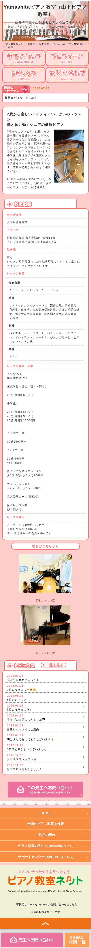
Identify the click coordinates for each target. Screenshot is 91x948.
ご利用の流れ (45, 835)
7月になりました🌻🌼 (21, 689)
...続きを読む (37, 187)
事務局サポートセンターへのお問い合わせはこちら (46, 904)
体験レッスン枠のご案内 (23, 729)
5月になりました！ (19, 709)
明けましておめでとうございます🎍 (30, 739)
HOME (45, 813)
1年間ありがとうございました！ (28, 749)
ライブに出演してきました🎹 (26, 719)
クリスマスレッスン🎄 (22, 759)
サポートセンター (45, 857)
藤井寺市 (44, 44)
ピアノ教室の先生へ (45, 846)
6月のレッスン (16, 699)
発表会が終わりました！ (21, 97)
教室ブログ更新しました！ (24, 769)
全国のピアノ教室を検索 (45, 823)
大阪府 (31, 44)
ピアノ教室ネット (13, 44)
